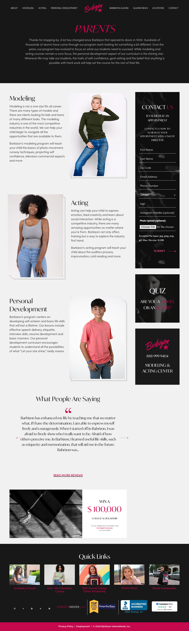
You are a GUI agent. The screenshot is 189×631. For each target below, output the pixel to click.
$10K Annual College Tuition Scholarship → (94, 591)
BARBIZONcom (71, 607)
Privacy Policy (65, 626)
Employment (83, 626)
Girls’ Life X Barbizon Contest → (59, 591)
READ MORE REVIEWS (68, 475)
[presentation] (16, 435)
